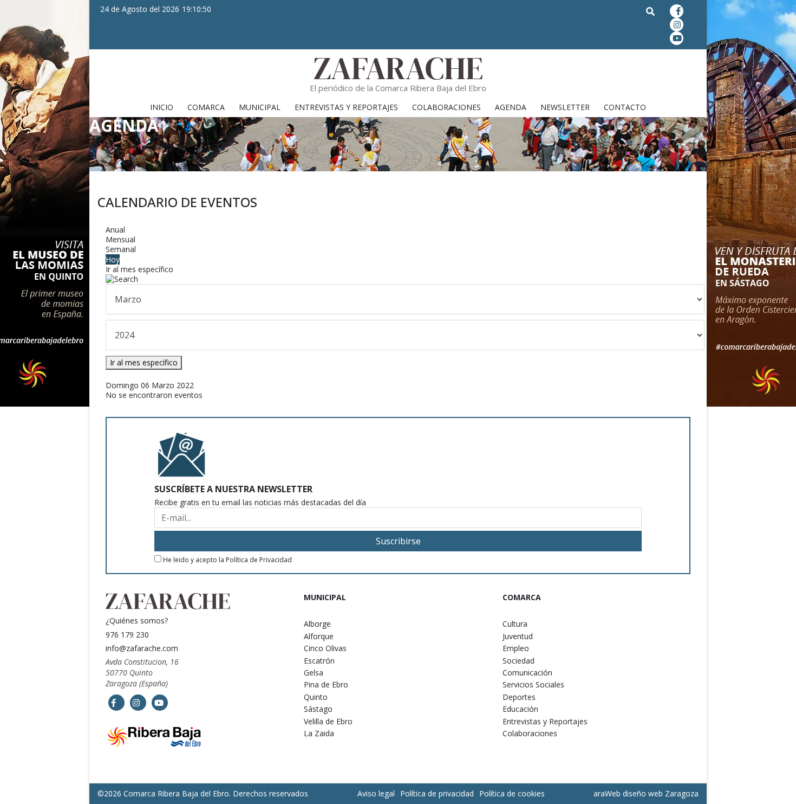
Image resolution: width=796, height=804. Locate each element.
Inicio (161, 107)
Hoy (113, 259)
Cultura (515, 624)
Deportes (519, 697)
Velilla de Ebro (328, 721)
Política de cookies (512, 793)
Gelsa (313, 672)
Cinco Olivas (325, 648)
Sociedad (518, 660)
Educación (520, 709)
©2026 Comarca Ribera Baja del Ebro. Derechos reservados (202, 794)
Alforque (319, 636)
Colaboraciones (446, 107)
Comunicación (527, 672)
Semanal (121, 249)
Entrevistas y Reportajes (346, 107)
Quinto (316, 697)
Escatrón (319, 660)
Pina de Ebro (326, 684)
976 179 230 (127, 634)
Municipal (259, 107)
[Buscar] (398, 279)
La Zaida (319, 733)
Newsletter (565, 107)
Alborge (317, 624)
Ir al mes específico (139, 269)
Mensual (120, 239)
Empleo (516, 648)
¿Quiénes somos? (137, 620)
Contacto (625, 107)
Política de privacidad (437, 793)
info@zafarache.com (142, 648)
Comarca (206, 107)
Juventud (518, 636)
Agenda (510, 107)
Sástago (318, 709)
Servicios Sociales (533, 684)
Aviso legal (376, 793)
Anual (115, 229)
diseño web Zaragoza (661, 793)
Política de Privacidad (259, 559)
